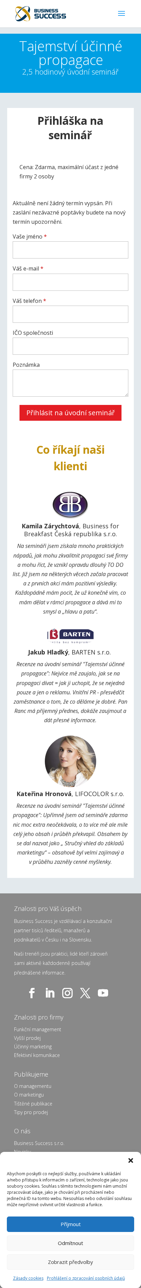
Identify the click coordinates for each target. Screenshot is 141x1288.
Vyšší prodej (27, 1038)
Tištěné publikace (33, 1103)
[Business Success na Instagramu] (68, 993)
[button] (130, 1160)
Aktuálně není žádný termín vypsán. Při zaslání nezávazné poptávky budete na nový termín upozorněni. (69, 212)
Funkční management (37, 1029)
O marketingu (29, 1094)
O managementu (32, 1086)
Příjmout (71, 1224)
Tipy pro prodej (31, 1112)
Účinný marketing (33, 1046)
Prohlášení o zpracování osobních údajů (86, 1278)
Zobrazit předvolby (70, 1261)
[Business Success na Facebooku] (33, 993)
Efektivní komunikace (37, 1055)
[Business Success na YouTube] (104, 993)
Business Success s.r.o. (39, 1143)
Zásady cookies (28, 1278)
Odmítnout (70, 1243)
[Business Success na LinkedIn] (50, 993)
